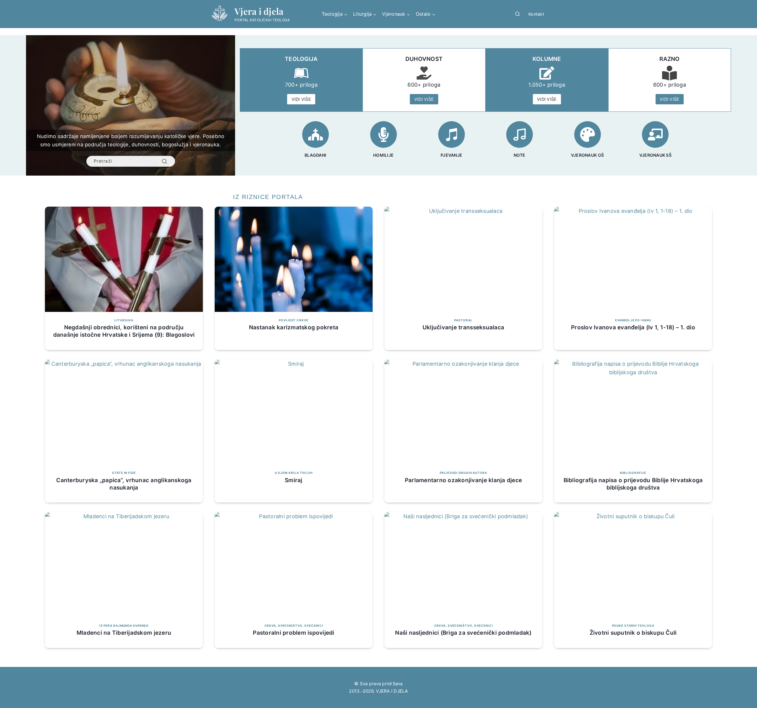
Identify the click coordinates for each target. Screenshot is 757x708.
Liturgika (123, 320)
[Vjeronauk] (655, 134)
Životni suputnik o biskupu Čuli (633, 632)
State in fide (124, 472)
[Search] (164, 161)
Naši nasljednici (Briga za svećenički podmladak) (463, 632)
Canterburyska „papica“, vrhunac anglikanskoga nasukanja (123, 484)
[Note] (519, 134)
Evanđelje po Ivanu (633, 320)
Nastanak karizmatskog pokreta (293, 327)
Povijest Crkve (293, 320)
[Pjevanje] (451, 134)
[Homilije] (383, 134)
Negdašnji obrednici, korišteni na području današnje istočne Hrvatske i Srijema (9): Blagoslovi (124, 331)
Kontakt (536, 14)
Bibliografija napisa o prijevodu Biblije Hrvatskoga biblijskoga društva (633, 484)
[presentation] (124, 259)
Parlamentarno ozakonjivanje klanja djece (463, 480)
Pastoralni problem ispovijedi (293, 632)
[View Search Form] (517, 14)
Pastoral (463, 320)
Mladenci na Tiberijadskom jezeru (124, 632)
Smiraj (294, 480)
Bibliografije (633, 472)
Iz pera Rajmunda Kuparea (123, 625)
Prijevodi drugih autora (463, 472)
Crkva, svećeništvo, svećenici (293, 625)
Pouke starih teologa (633, 625)
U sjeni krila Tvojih (294, 472)
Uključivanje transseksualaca (463, 327)
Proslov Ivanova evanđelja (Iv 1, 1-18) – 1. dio (633, 327)
